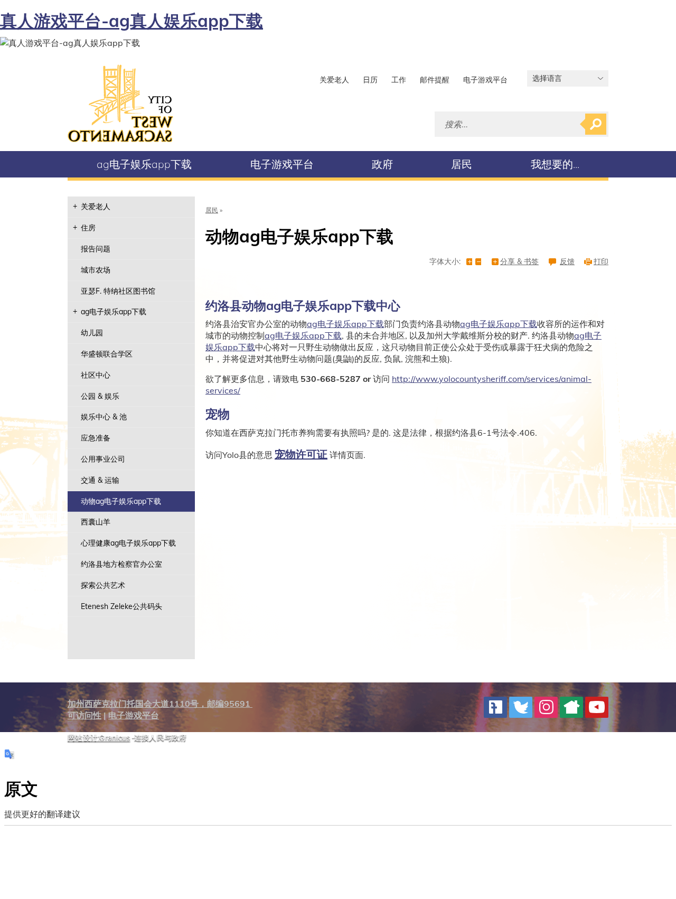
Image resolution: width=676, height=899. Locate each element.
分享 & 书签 (519, 262)
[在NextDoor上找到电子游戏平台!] (571, 707)
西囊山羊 (95, 522)
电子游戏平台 (485, 80)
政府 (382, 164)
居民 (461, 164)
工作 (398, 80)
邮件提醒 (434, 80)
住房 (88, 227)
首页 (120, 103)
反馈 (567, 262)
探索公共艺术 (103, 585)
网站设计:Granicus (99, 737)
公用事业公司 (103, 459)
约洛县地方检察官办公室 (121, 564)
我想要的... (555, 164)
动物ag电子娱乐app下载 (121, 501)
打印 (601, 262)
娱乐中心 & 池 (104, 417)
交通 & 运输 (100, 480)
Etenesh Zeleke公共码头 (121, 606)
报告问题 (95, 249)
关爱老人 (334, 80)
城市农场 (95, 270)
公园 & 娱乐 (100, 396)
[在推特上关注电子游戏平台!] (520, 707)
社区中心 (95, 375)
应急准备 (95, 438)
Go (595, 124)
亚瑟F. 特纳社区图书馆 (118, 291)
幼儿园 (92, 333)
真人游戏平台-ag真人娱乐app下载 (131, 20)
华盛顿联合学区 (107, 354)
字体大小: (445, 261)
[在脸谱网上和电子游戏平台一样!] (495, 707)
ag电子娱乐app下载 (144, 164)
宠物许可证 (301, 454)
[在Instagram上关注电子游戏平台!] (546, 707)
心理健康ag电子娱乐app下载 (128, 543)
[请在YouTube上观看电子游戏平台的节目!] (596, 707)
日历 (370, 80)
